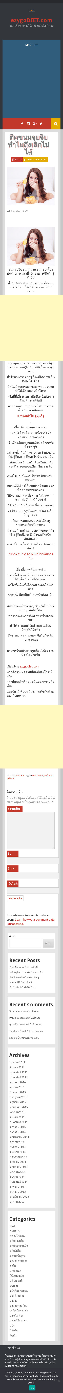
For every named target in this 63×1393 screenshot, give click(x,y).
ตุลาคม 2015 (17, 1087)
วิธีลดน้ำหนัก (17, 1275)
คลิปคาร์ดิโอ (17, 1240)
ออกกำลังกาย (17, 1295)
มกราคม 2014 (18, 1186)
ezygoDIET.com (31, 20)
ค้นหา (12, 936)
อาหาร (13, 1300)
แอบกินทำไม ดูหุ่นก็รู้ (30, 416)
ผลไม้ (13, 1265)
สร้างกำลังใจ (17, 1280)
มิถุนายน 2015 (18, 1102)
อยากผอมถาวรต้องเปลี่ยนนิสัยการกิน (30, 556)
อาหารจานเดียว (18, 1305)
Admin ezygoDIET (37, 159)
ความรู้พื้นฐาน (17, 1255)
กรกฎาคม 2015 (18, 1097)
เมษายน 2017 (17, 1062)
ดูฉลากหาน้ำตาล (30, 1011)
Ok (32, 1388)
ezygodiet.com (29, 666)
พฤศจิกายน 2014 (19, 1136)
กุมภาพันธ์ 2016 (19, 1077)
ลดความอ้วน (37, 775)
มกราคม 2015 (18, 1126)
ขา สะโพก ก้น (17, 1235)
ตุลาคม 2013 (17, 1201)
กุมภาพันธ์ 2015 (19, 1121)
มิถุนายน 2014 (18, 1161)
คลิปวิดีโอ (15, 1250)
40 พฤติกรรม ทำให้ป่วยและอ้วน (27, 972)
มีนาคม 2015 (17, 1117)
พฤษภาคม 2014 (19, 1166)
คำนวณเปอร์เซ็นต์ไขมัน (27, 1017)
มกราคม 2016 (18, 1082)
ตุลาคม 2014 (17, 1141)
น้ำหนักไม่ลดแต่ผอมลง (31, 1031)
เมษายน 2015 (17, 1111)
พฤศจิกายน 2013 (19, 1196)
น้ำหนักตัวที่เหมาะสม (28, 1037)
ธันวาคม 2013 (18, 1191)
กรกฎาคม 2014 (18, 1156)
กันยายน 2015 (18, 1092)
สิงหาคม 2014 (18, 1151)
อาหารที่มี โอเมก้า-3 (21, 982)
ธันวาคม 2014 (18, 1131)
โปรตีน (14, 1330)
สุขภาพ (14, 1285)
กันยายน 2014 (18, 1146)
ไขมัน (13, 1335)
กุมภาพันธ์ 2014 (19, 1181)
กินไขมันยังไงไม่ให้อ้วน (22, 987)
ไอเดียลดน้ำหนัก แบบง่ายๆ (24, 977)
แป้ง (12, 1325)
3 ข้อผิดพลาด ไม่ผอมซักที (24, 967)
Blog (12, 1225)
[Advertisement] (31, 84)
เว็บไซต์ (13, 883)
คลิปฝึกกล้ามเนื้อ (19, 1245)
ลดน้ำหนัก (19, 775)
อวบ (11, 1037)
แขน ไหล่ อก (17, 1315)
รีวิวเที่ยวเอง (13, 1347)
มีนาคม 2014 (17, 1176)
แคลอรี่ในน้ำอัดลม (31, 1024)
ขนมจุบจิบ (15, 1230)
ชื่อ (9, 853)
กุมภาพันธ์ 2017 (19, 1072)
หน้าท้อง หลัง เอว (19, 1290)
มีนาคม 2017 (17, 1067)
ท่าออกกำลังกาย (18, 1260)
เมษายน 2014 (17, 1171)
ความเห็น (15, 809)
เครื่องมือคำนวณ (19, 1310)
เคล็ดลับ (10, 778)
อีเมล (11, 868)
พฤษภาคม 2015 (19, 1107)
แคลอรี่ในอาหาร (19, 1320)
